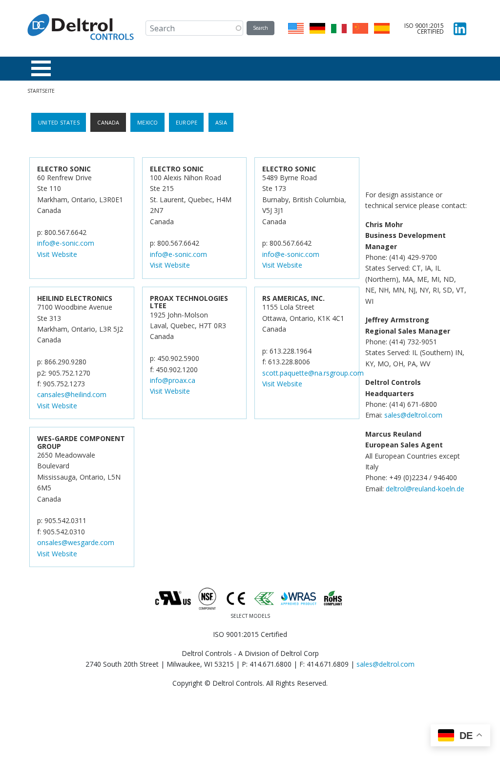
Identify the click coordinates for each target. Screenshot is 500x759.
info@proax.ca (172, 380)
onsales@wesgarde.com (75, 542)
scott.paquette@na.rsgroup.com (313, 373)
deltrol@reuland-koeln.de (425, 488)
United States (59, 122)
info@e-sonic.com (65, 243)
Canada (108, 122)
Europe (186, 122)
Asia (221, 122)
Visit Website (57, 254)
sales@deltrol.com (413, 415)
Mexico (147, 122)
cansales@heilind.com (71, 394)
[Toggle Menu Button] (41, 68)
